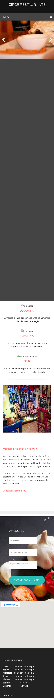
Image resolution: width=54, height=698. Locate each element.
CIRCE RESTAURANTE (27, 4)
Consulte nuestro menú (14, 490)
